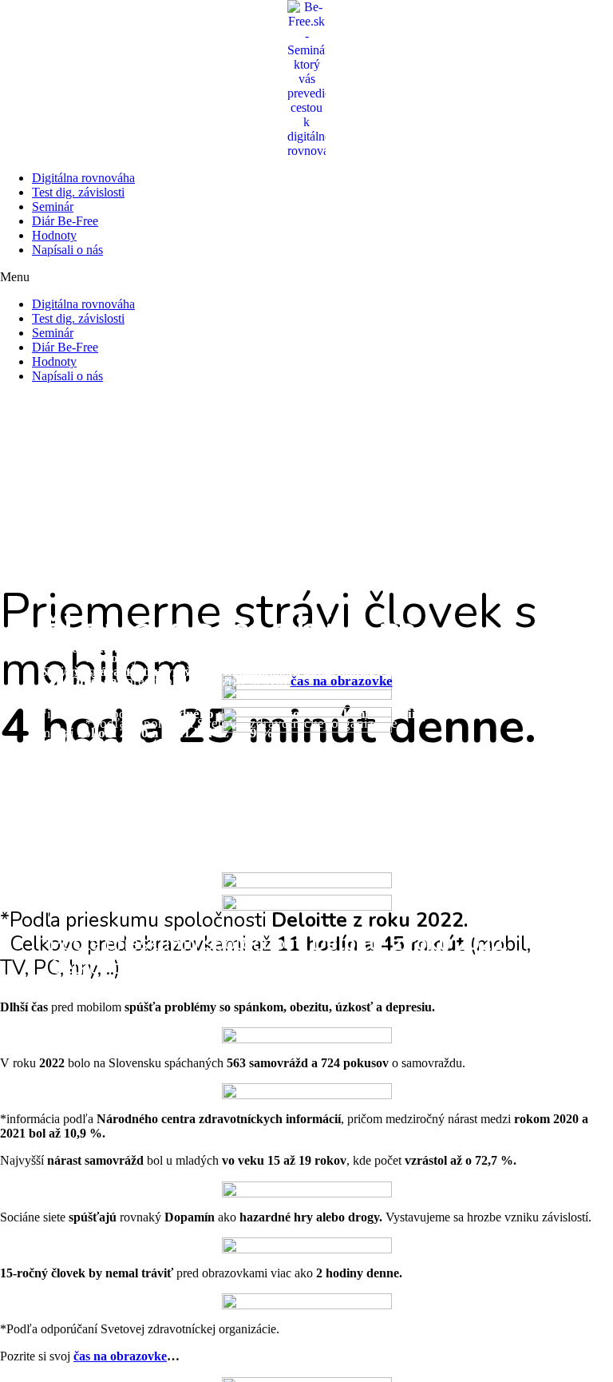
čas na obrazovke (342, 681)
